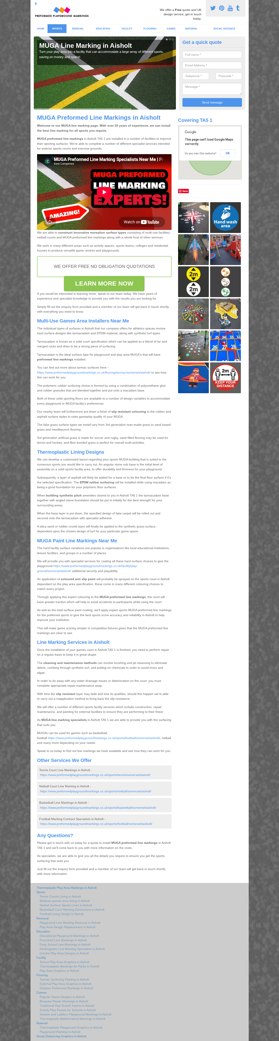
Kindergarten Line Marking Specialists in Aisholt (72, 949)
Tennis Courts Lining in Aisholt (60, 896)
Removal (78, 28)
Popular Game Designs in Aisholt (62, 997)
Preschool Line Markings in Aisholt (63, 940)
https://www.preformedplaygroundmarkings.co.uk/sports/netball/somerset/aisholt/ (95, 791)
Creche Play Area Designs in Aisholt (64, 953)
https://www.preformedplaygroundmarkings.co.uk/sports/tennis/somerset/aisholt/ (95, 775)
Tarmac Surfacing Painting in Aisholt (64, 979)
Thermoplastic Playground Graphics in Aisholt (71, 1027)
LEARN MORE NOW (104, 283)
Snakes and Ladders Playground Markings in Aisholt (75, 1014)
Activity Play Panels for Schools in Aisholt (68, 1010)
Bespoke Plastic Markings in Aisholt (64, 1001)
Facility (127, 28)
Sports (57, 28)
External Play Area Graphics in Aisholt (65, 984)
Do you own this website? (200, 153)
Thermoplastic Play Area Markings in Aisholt (66, 887)
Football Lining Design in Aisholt (61, 914)
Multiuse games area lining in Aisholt (65, 901)
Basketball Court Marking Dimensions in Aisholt (72, 909)
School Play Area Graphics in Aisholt (64, 962)
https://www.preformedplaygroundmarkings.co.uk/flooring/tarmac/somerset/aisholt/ (93, 372)
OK (228, 153)
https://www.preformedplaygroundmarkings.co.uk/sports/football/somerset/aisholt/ (104, 738)
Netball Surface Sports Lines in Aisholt (66, 905)
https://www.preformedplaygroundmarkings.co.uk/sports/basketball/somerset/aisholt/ (98, 807)
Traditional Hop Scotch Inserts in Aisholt (67, 1005)
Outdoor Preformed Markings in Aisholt (66, 988)
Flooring (150, 28)
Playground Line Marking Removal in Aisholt (70, 922)
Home (40, 28)
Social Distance (224, 28)
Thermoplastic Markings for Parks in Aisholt (69, 966)
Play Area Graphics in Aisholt (59, 970)
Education (103, 28)
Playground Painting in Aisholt (60, 1032)
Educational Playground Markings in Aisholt (69, 936)
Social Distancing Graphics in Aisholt (61, 1036)
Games (171, 28)
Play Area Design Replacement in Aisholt (67, 927)
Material (191, 28)
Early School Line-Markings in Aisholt (65, 944)
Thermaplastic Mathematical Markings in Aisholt (72, 1018)
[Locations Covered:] (36, 3)
